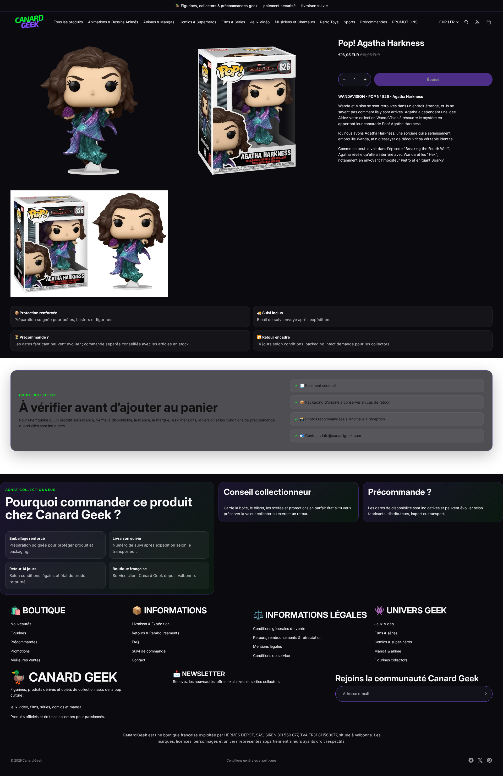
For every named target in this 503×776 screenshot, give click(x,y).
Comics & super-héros (393, 642)
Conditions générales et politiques (251, 760)
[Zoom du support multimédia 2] (247, 110)
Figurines (18, 633)
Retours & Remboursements (155, 633)
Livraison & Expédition (151, 624)
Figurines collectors (390, 660)
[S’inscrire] (484, 693)
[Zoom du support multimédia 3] (89, 243)
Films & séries (385, 633)
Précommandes (23, 642)
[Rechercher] (466, 22)
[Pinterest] (489, 760)
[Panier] (489, 22)
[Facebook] (471, 760)
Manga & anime (387, 651)
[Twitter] (480, 760)
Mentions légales (267, 646)
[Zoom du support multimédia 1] (89, 110)
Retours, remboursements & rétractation (287, 637)
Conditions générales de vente (279, 628)
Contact (138, 660)
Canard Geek (32, 760)
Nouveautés (20, 624)
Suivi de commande (149, 651)
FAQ (135, 642)
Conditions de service (271, 655)
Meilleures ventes (25, 660)
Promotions (20, 651)
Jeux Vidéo (384, 624)
